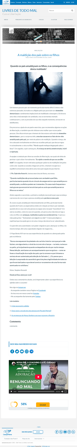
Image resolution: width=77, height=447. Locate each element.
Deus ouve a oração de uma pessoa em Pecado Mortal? (31, 311)
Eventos (13, 2)
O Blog (41, 19)
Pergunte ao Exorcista (24, 19)
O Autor (54, 19)
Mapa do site (26, 438)
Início (6, 19)
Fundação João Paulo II (10, 438)
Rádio (68, 2)
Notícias (24, 2)
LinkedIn (73, 432)
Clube (34, 2)
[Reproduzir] (11, 392)
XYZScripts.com (46, 446)
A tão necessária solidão (20, 306)
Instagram (22, 287)
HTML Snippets (31, 446)
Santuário (39, 2)
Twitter (38, 296)
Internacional (38, 438)
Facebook (42, 290)
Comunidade (46, 2)
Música (29, 2)
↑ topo (38, 427)
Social (52, 2)
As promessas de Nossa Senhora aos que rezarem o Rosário (33, 315)
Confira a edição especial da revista (38, 408)
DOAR (38, 432)
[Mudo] (62, 392)
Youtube (36, 293)
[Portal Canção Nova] (6, 2)
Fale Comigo (68, 19)
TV (64, 2)
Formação (18, 2)
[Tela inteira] (66, 392)
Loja (72, 2)
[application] (38, 377)
